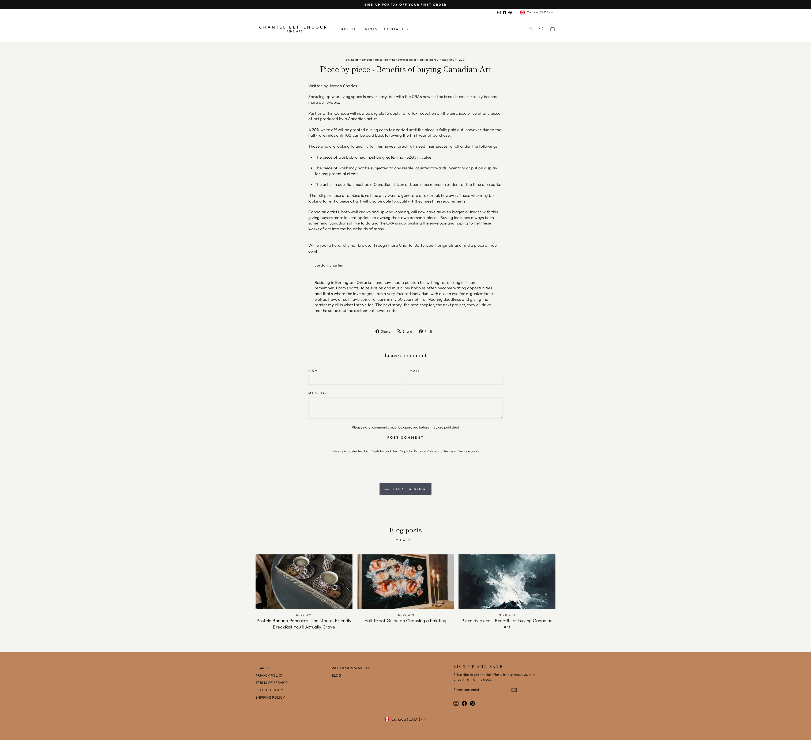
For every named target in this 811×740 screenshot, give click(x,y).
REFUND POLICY (269, 690)
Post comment (405, 437)
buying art (353, 59)
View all (405, 539)
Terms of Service (456, 451)
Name (314, 371)
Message (318, 393)
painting (390, 59)
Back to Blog (408, 489)
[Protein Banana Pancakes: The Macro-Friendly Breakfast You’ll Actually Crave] (304, 581)
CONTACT (395, 29)
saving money (429, 59)
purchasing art (408, 59)
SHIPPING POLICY (270, 697)
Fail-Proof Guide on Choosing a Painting (405, 620)
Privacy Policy (425, 451)
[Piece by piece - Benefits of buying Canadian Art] (507, 581)
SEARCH (262, 668)
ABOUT (348, 29)
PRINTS (370, 29)
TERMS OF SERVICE (272, 682)
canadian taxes (372, 59)
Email (414, 371)
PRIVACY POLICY (270, 675)
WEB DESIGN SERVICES (351, 668)
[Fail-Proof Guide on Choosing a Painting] (405, 581)
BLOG (336, 675)
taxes (444, 59)
